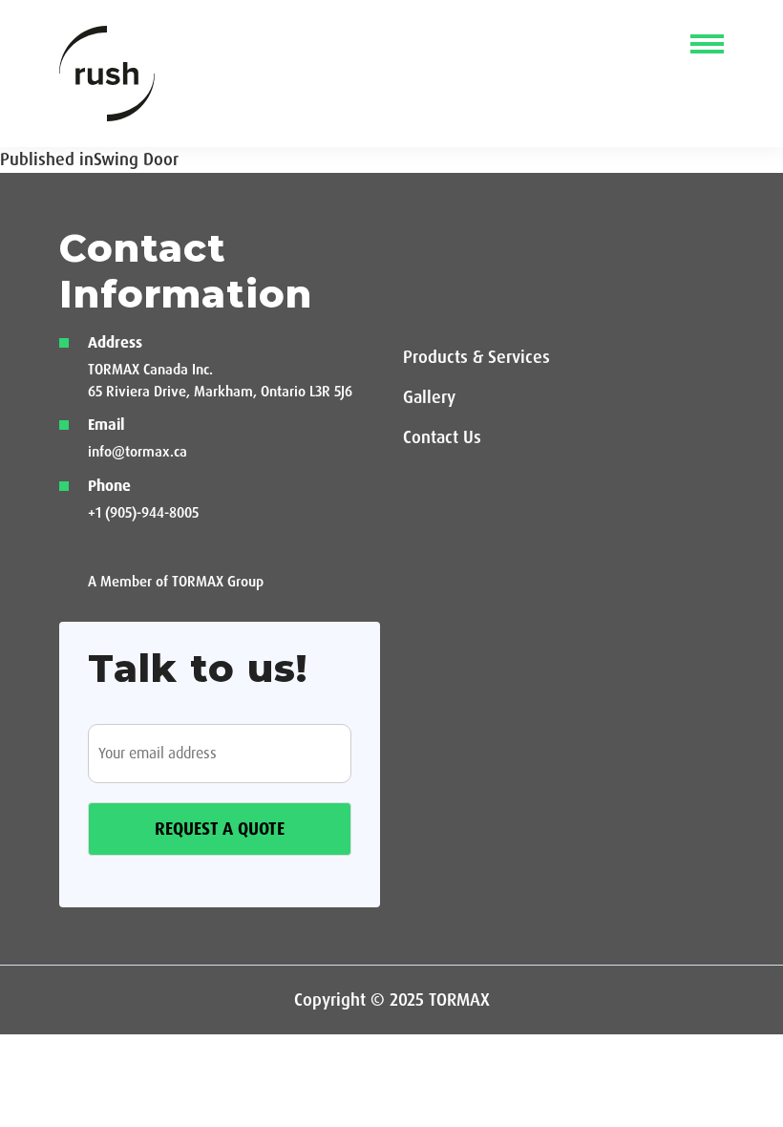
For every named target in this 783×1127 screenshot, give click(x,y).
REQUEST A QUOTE (220, 829)
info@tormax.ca (137, 451)
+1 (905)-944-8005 (143, 512)
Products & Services (476, 357)
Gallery (429, 397)
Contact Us (442, 437)
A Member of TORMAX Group (176, 581)
